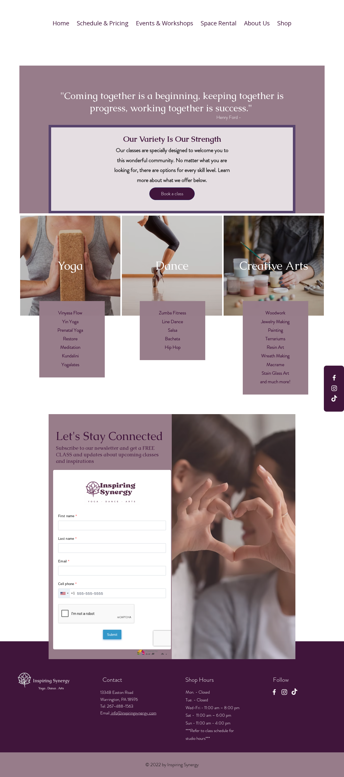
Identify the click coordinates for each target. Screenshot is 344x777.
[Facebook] (334, 377)
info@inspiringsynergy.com (133, 713)
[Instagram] (334, 388)
